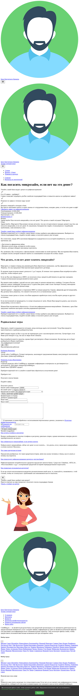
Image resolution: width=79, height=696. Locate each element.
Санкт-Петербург (13, 643)
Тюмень (33, 647)
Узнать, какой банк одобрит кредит (12, 394)
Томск (8, 649)
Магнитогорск (17, 651)
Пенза (20, 649)
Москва (3, 643)
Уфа (13, 645)
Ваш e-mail (4, 402)
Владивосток (11, 647)
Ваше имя (4, 399)
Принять (39, 693)
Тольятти (61, 645)
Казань (65, 643)
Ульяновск (74, 645)
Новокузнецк (64, 647)
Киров (49, 649)
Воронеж (40, 645)
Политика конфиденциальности (16, 620)
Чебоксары (55, 649)
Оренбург (55, 647)
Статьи (7, 170)
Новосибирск (24, 643)
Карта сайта (9, 624)
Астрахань (14, 649)
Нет (6, 345)
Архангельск (65, 651)
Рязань (3, 649)
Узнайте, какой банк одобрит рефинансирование (18, 231)
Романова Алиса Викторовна (11, 360)
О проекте (8, 615)
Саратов (47, 645)
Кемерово (72, 647)
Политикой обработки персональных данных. (16, 689)
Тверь (31, 651)
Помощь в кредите (11, 174)
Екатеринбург (34, 643)
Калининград (64, 649)
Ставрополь (38, 651)
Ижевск (67, 645)
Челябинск (72, 643)
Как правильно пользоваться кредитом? (15, 468)
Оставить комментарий (9, 429)
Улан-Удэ (26, 651)
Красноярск (32, 645)
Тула (44, 649)
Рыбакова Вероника (8, 350)
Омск (60, 643)
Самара (55, 643)
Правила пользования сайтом (15, 622)
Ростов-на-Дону (6, 645)
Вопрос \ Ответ (10, 172)
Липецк (40, 649)
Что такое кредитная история (11, 450)
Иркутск (27, 647)
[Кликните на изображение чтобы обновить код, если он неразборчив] (7, 425)
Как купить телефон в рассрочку (12, 433)
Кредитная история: (8, 391)
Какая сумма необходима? (10, 387)
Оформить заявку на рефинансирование (15, 209)
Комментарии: (6, 216)
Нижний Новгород (46, 643)
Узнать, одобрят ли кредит (10, 484)
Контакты (8, 617)
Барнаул (3, 647)
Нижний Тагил (48, 651)
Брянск (72, 649)
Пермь (26, 645)
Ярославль (20, 647)
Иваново (8, 651)
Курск (3, 651)
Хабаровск (48, 647)
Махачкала (40, 647)
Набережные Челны (30, 649)
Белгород (57, 651)
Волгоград (19, 645)
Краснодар (54, 645)
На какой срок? (6, 390)
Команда (8, 619)
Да (2, 345)
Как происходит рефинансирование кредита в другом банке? (22, 459)
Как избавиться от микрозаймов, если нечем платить (19, 441)
